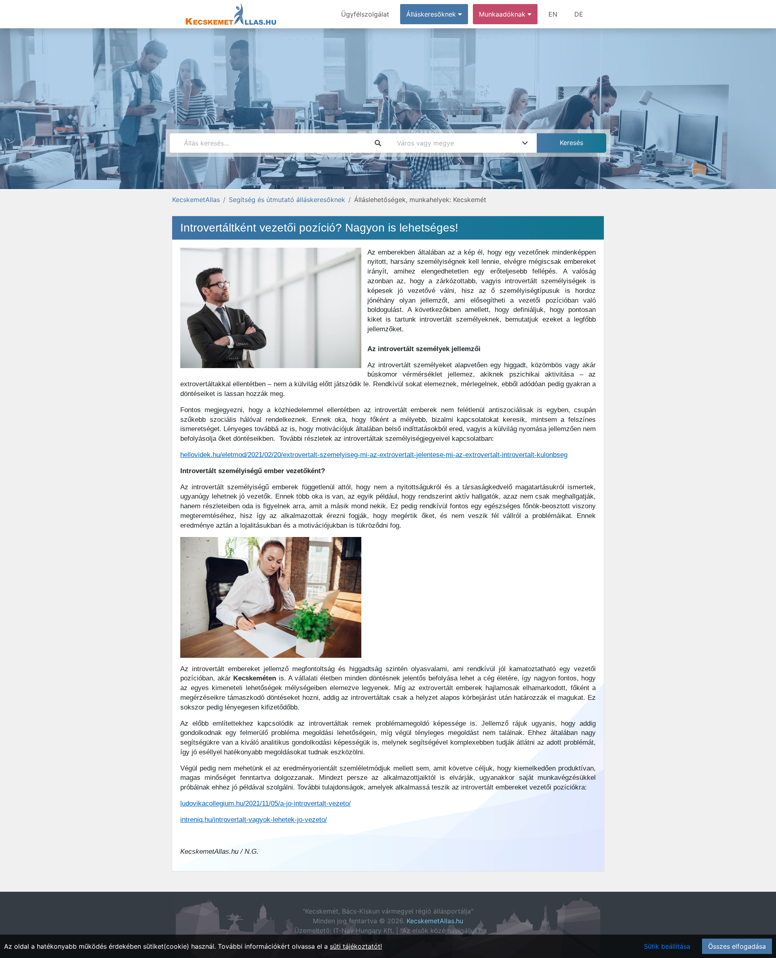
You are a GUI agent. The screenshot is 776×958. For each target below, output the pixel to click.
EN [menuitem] (552, 14)
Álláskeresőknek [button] (432, 14)
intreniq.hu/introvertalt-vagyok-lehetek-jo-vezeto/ (253, 819)
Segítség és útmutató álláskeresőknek (287, 200)
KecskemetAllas (196, 200)
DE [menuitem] (578, 14)
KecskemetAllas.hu (435, 921)
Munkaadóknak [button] (503, 14)
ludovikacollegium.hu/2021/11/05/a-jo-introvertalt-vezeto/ (265, 803)
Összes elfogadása (737, 946)
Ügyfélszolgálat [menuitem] (365, 14)
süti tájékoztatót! (356, 946)
